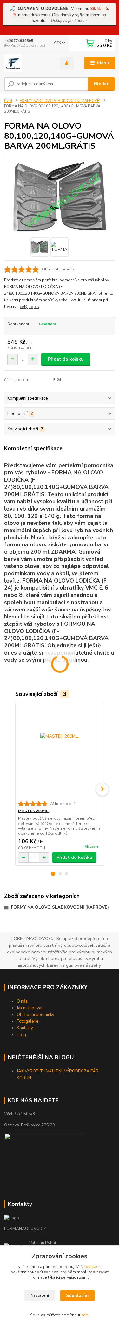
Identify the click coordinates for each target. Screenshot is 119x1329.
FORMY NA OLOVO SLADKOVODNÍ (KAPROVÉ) (60, 100)
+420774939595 (18, 40)
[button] (53, 874)
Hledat (101, 84)
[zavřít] (111, 6)
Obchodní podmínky (35, 1015)
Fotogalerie (27, 1021)
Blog (21, 1035)
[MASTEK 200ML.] (59, 752)
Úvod (8, 100)
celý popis (29, 306)
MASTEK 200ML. (33, 810)
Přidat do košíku (65, 359)
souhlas (90, 1266)
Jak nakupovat (30, 1008)
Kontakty (25, 1028)
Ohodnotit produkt (59, 269)
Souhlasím (77, 1295)
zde (84, 1315)
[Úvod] (27, 63)
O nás (22, 1001)
